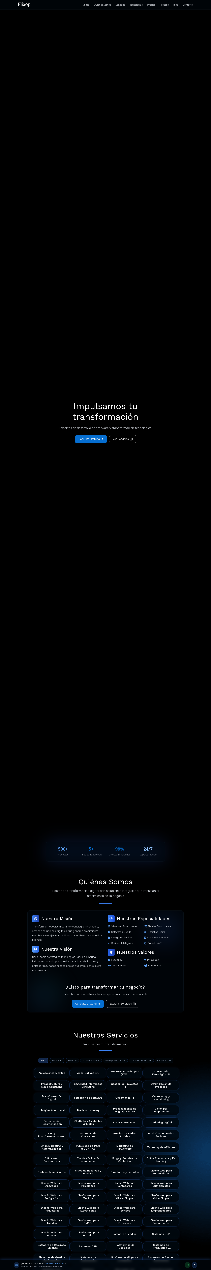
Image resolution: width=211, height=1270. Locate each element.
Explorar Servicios (121, 1003)
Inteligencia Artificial (115, 1060)
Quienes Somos (102, 4)
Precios (151, 4)
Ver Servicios (121, 439)
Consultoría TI (164, 1060)
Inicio (86, 4)
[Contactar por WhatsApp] (187, 1265)
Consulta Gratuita (89, 439)
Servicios (120, 4)
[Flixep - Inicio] (24, 4)
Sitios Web (57, 1060)
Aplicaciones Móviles (141, 1060)
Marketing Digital (91, 1060)
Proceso (164, 4)
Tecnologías (136, 4)
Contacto (188, 4)
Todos (43, 1060)
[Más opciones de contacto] (194, 1265)
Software (72, 1060)
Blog (175, 4)
